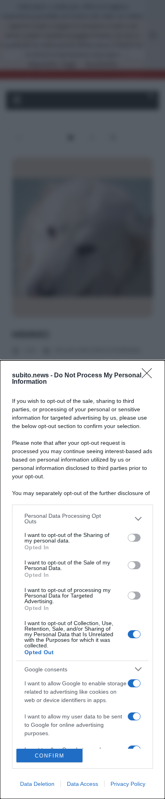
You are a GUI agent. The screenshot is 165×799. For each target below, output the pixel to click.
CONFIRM (49, 756)
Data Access (82, 784)
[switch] (134, 538)
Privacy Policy (128, 784)
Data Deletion (37, 784)
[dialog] (82, 579)
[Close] (149, 375)
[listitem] (82, 518)
